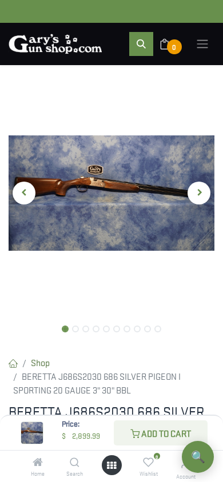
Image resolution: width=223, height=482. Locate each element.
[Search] (74, 462)
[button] (141, 44)
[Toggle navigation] (202, 44)
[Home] (38, 462)
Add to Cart (165, 433)
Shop (40, 362)
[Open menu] (111, 465)
